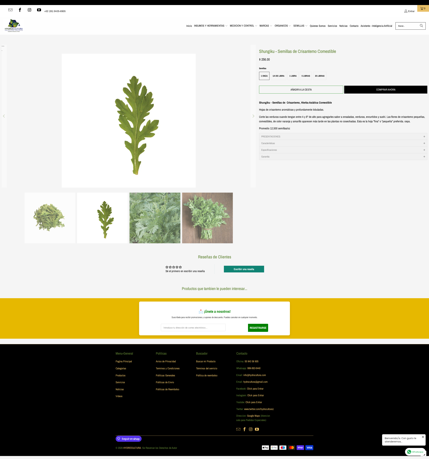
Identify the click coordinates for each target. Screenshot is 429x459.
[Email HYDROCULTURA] (10, 10)
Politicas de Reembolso (167, 389)
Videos (119, 396)
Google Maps (253, 416)
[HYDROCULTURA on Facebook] (20, 10)
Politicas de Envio (165, 382)
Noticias (120, 389)
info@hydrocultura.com (254, 375)
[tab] (343, 136)
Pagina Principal (124, 361)
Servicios (120, 382)
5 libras (306, 75)
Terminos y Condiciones (168, 368)
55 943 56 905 (251, 361)
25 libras (319, 75)
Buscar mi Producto (206, 361)
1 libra (293, 75)
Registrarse (258, 328)
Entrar (411, 11)
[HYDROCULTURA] (13, 26)
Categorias (121, 368)
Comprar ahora (385, 89)
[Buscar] (421, 26)
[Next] (253, 116)
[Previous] (4, 116)
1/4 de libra (278, 75)
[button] (211, 25)
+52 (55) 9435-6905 (55, 11)
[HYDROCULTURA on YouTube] (39, 10)
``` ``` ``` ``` (3, 47)
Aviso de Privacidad (166, 361)
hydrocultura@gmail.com (255, 382)
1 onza (264, 75)
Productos (121, 375)
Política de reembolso (206, 375)
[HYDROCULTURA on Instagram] (29, 10)
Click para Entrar (255, 388)
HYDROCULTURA (132, 448)
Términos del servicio (206, 368)
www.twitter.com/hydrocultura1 (259, 409)
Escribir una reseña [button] (244, 269)
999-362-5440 (253, 368)
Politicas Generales (165, 375)
